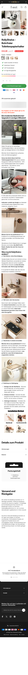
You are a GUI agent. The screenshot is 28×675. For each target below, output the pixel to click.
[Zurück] (2, 2)
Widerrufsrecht (6, 634)
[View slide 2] (13, 577)
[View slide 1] (11, 577)
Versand (22, 634)
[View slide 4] (17, 577)
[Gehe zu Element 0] (4, 33)
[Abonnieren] (23, 610)
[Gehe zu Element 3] (16, 33)
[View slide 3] (15, 577)
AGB (19, 634)
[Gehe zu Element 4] (22, 33)
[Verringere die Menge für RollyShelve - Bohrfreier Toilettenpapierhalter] (3, 81)
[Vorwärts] (26, 2)
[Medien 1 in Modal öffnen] (17, 13)
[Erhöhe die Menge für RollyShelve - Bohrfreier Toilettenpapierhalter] (10, 81)
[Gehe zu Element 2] (10, 33)
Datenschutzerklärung (14, 634)
